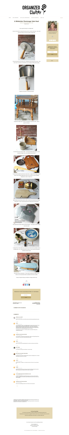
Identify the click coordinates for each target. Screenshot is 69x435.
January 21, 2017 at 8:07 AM (19, 335)
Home (10, 17)
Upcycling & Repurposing (25, 17)
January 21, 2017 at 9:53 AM (19, 348)
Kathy (17, 360)
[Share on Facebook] (25, 285)
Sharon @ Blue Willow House (21, 334)
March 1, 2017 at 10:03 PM (19, 382)
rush (17, 323)
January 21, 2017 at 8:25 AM (19, 342)
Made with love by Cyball (41, 430)
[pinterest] (55, 40)
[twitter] (53, 40)
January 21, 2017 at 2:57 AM (19, 324)
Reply (17, 321)
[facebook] (50, 40)
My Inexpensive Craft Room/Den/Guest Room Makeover (36, 303)
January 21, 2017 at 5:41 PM (19, 354)
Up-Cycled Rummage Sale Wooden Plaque (17, 303)
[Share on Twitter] (27, 285)
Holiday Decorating (35, 17)
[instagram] (51, 40)
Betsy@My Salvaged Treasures (22, 353)
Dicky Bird (18, 347)
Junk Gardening (15, 17)
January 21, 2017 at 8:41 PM (19, 361)
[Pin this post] (23, 285)
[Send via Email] (29, 285)
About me (42, 17)
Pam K (17, 341)
